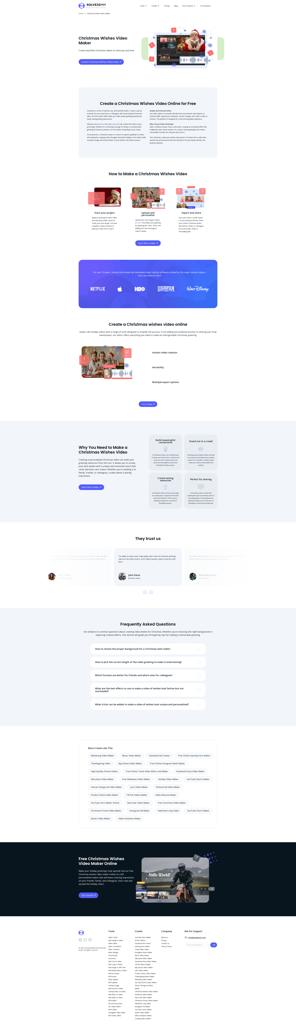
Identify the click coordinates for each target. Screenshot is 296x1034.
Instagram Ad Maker (139, 810)
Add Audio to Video (115, 997)
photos (101, 124)
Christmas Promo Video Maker (106, 810)
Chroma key (112, 955)
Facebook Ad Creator (159, 755)
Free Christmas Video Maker (172, 802)
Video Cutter (113, 937)
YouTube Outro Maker (198, 810)
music (114, 124)
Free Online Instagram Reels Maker (167, 763)
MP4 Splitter (112, 982)
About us (164, 937)
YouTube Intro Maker (143, 937)
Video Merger (113, 952)
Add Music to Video (115, 994)
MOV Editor (112, 1009)
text (139, 223)
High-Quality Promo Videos (104, 771)
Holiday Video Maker (168, 779)
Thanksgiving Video (100, 763)
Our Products (187, 6)
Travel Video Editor (142, 949)
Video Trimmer (113, 949)
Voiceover (112, 958)
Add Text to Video (115, 961)
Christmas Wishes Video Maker (146, 991)
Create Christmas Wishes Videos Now (100, 61)
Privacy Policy (166, 946)
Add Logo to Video (115, 964)
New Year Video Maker (138, 802)
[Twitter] (90, 940)
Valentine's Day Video (168, 810)
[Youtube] (85, 940)
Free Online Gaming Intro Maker (194, 755)
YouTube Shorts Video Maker (146, 982)
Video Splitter (113, 979)
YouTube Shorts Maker (198, 779)
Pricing (167, 6)
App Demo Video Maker (130, 763)
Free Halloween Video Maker (136, 779)
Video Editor (112, 943)
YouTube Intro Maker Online (105, 802)
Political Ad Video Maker (168, 787)
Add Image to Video (115, 940)
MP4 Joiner (112, 976)
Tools (142, 6)
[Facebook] (80, 940)
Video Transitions (114, 946)
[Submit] (213, 945)
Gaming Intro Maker (142, 946)
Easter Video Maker (100, 818)
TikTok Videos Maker (136, 795)
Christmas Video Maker (143, 994)
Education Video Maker (102, 779)
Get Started (87, 895)
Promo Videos (140, 940)
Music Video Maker (131, 755)
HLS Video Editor (114, 1006)
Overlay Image (113, 985)
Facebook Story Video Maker (190, 771)
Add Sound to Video (115, 988)
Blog (176, 6)
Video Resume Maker (165, 795)
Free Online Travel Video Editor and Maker (147, 771)
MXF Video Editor (114, 1015)
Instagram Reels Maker (143, 952)
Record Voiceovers (115, 1003)
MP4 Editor (112, 1000)
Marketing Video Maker (102, 755)
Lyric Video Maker (139, 787)
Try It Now (147, 404)
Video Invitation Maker (129, 818)
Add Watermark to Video (117, 970)
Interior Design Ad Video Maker (106, 787)
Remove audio (113, 973)
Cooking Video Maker (143, 1018)
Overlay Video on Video (117, 991)
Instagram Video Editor (116, 1012)
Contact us (165, 943)
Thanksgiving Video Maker (144, 976)
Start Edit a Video (147, 243)
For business (205, 6)
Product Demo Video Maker (104, 795)
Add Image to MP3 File (116, 967)
